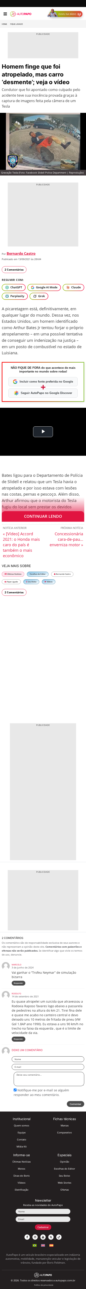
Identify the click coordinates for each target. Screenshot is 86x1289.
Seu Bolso (31, 581)
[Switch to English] (43, 1245)
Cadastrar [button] (43, 1227)
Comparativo (64, 1132)
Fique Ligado (16, 24)
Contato (21, 1139)
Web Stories (64, 1182)
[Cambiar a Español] (51, 1245)
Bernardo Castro (21, 253)
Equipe (22, 1132)
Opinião (64, 1161)
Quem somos (21, 1125)
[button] (65, 14)
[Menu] (5, 14)
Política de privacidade (43, 1285)
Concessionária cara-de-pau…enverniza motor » (66, 539)
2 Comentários (14, 269)
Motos (21, 1168)
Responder (18, 983)
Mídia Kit (22, 1146)
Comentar (75, 1104)
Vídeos (49, 581)
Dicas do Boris (21, 1175)
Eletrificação (21, 1189)
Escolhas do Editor (38, 574)
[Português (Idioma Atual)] (34, 1245)
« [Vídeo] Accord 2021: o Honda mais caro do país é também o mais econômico (21, 544)
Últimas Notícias (14, 574)
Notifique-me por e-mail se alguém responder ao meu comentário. (41, 1092)
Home (4, 24)
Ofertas (64, 1189)
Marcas (65, 1125)
